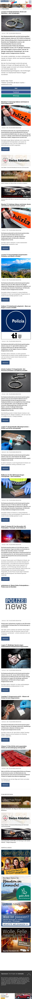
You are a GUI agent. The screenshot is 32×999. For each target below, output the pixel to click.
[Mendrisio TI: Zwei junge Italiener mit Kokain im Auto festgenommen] (16, 115)
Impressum (4, 973)
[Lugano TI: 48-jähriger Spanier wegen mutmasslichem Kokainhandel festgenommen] (16, 658)
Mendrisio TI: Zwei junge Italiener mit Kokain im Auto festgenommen (15, 102)
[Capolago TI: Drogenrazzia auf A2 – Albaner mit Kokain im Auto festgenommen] (16, 710)
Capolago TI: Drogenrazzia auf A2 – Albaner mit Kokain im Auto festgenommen (15, 697)
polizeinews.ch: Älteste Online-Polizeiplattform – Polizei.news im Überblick (15, 586)
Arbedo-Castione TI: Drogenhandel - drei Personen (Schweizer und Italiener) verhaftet (14, 369)
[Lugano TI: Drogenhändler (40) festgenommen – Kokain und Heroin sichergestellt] (16, 440)
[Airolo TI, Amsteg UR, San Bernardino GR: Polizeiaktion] (16, 536)
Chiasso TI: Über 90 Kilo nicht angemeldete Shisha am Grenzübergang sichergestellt (14, 746)
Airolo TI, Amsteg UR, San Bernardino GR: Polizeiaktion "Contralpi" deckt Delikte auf (13, 527)
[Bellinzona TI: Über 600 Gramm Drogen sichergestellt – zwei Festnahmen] (16, 488)
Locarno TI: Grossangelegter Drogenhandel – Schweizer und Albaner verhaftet (14, 255)
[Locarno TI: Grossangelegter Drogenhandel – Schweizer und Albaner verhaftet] (16, 268)
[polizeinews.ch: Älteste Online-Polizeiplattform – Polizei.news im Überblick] (16, 604)
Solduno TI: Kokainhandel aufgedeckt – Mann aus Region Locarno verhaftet (16, 306)
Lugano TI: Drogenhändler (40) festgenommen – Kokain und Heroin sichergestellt (15, 427)
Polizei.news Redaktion (15, 33)
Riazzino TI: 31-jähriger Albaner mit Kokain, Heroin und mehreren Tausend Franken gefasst (16, 205)
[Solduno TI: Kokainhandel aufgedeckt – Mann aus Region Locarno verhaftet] (16, 324)
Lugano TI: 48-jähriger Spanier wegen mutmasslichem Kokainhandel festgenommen (14, 645)
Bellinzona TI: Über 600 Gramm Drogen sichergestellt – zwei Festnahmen (12, 475)
